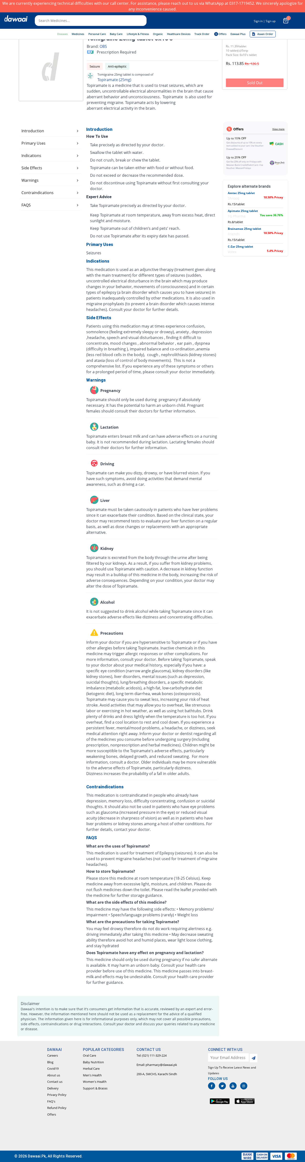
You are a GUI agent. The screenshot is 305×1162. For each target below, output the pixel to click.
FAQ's (51, 1101)
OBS (103, 46)
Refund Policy (56, 1108)
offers (222, 34)
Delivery (53, 1088)
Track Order (201, 34)
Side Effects (31, 168)
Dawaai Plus (237, 34)
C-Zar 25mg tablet (240, 247)
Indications (31, 155)
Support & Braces (95, 1088)
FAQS (26, 205)
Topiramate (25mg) (114, 79)
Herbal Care (91, 1068)
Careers (52, 1055)
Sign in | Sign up (264, 21)
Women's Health (95, 1081)
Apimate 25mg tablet (243, 211)
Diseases (62, 34)
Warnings (30, 180)
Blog (50, 1062)
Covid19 (53, 1068)
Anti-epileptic (117, 66)
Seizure (95, 66)
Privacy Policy (56, 1095)
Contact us (54, 1081)
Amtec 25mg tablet (241, 193)
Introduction (32, 130)
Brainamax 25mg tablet (244, 229)
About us (53, 1075)
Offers (51, 1114)
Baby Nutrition (93, 1062)
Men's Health (92, 1075)
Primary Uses (33, 143)
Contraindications (37, 192)
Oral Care (89, 1055)
